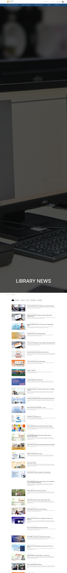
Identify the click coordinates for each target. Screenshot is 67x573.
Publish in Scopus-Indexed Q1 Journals (34, 453)
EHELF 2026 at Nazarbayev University (34, 564)
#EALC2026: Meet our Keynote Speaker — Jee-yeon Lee (38, 555)
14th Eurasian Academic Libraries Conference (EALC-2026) (38, 499)
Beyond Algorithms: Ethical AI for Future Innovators (37, 509)
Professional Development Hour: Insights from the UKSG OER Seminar (40, 305)
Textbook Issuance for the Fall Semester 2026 (36, 333)
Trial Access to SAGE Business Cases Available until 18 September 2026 (41, 342)
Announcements (33, 300)
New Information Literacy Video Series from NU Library (38, 352)
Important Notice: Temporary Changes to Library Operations (39, 472)
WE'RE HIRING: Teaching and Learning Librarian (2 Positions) (38, 536)
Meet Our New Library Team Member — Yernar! (36, 407)
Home (8, 294)
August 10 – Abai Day (31, 370)
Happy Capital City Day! (31, 462)
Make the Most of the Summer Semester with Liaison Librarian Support (41, 444)
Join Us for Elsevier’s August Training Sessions (36, 361)
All (12, 300)
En (57, 1)
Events (28, 300)
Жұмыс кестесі (46, 1)
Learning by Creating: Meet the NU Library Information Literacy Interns (41, 398)
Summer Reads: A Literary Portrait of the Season (36, 490)
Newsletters (17, 300)
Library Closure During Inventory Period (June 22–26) (37, 527)
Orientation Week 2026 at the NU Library (35, 379)
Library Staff (39, 300)
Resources (22, 300)
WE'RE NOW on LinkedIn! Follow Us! (34, 416)
